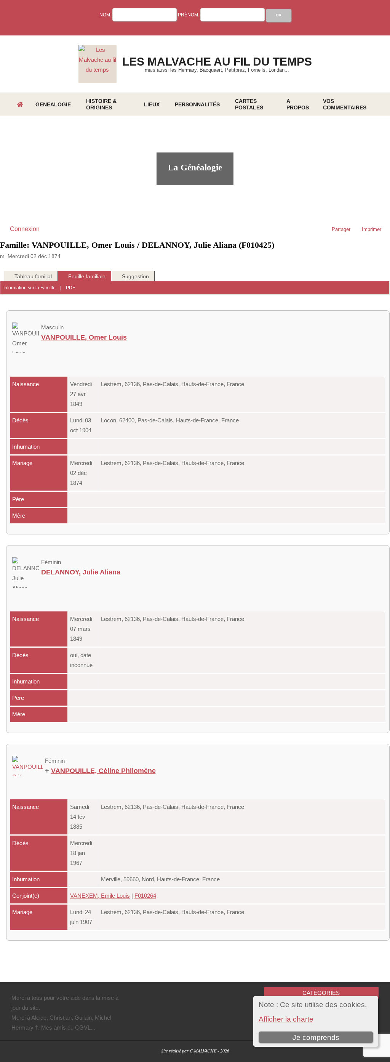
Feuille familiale (86, 276)
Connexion (25, 229)
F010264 (145, 895)
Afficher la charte (286, 1019)
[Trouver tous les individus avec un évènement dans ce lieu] (249, 384)
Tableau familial (33, 276)
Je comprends (315, 1037)
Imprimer (371, 229)
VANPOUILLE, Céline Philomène (103, 771)
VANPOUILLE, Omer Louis (84, 337)
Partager (341, 229)
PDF (70, 287)
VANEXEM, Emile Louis (100, 895)
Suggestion (135, 276)
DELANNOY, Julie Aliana (80, 572)
